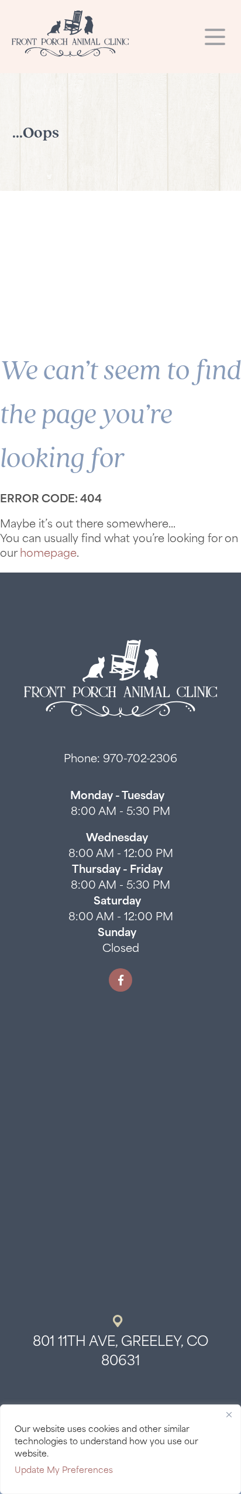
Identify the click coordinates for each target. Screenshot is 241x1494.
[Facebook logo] (120, 980)
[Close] (229, 1414)
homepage (48, 554)
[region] (120, 1449)
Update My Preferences (64, 1470)
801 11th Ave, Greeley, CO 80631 (121, 1352)
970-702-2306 (140, 760)
